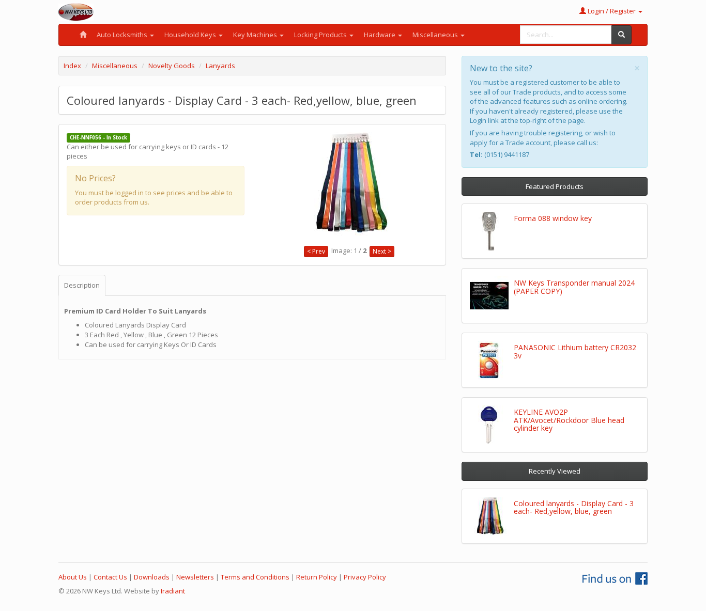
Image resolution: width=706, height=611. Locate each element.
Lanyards (220, 65)
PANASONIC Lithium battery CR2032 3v (575, 351)
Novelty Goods (171, 65)
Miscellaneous (435, 34)
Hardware (380, 34)
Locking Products (321, 34)
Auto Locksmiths (123, 34)
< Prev (316, 251)
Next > (382, 251)
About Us (72, 577)
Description (82, 285)
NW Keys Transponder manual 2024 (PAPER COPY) (574, 286)
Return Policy (316, 577)
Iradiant (173, 591)
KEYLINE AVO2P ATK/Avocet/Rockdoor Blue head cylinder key (569, 420)
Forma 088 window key (553, 218)
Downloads (152, 577)
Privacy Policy (365, 577)
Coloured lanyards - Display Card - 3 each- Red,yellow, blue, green (574, 507)
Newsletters (195, 577)
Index (72, 65)
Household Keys (191, 34)
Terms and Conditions (255, 577)
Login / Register (611, 10)
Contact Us (110, 577)
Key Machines (256, 34)
